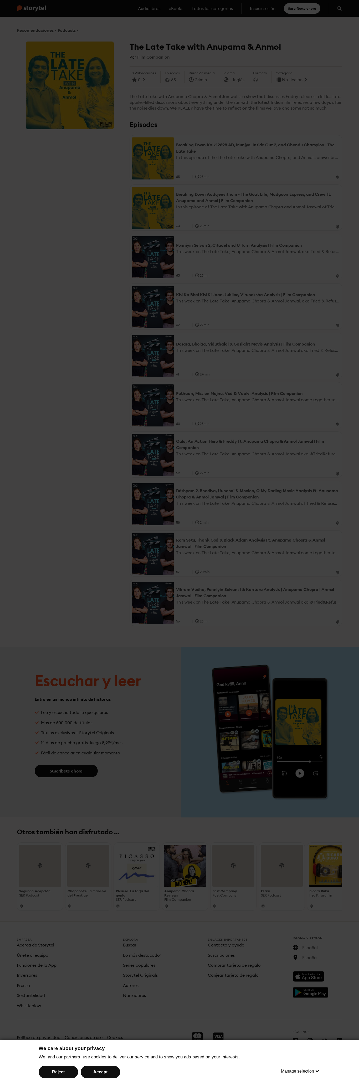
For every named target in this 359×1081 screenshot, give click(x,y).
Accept (100, 1072)
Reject (58, 1072)
